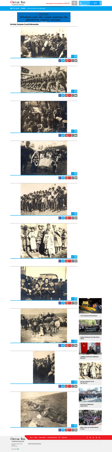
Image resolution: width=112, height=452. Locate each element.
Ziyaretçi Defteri (42, 437)
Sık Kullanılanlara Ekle (52, 437)
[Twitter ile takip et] (90, 437)
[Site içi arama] (99, 437)
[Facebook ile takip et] (87, 437)
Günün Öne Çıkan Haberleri (34, 444)
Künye (31, 437)
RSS (59, 437)
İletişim (35, 437)
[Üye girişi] (96, 437)
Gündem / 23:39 (55, 3)
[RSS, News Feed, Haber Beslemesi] (93, 437)
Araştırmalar (64, 437)
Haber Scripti (14, 449)
